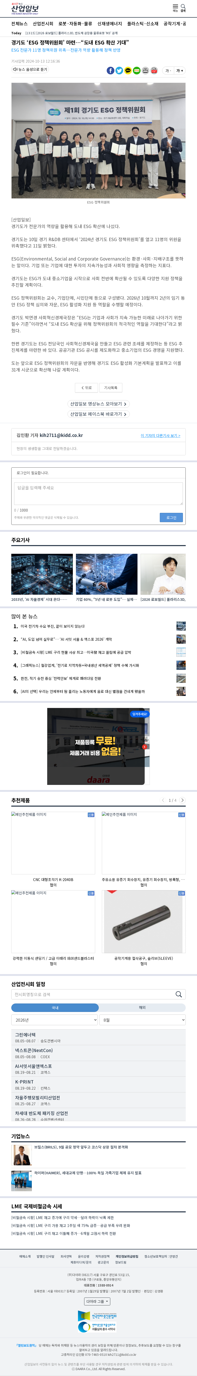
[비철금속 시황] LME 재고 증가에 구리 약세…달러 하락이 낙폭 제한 (62, 1217)
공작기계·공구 (177, 23)
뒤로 (88, 387)
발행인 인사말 (45, 1256)
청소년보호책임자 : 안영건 (161, 1256)
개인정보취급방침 (127, 1256)
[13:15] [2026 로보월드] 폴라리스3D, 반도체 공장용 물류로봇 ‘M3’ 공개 (71, 33)
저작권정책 (102, 1256)
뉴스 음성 (25, 69)
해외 (142, 1007)
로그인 (171, 517)
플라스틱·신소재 (143, 23)
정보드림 (120, 1262)
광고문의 (103, 1262)
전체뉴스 (19, 23)
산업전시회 (43, 23)
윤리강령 (83, 1256)
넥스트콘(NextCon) (34, 1050)
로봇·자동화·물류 (75, 23)
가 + (179, 70)
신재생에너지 (109, 23)
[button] (145, 70)
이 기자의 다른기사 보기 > (160, 435)
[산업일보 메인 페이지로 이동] (24, 8)
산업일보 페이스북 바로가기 (96, 414)
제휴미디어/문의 (81, 1262)
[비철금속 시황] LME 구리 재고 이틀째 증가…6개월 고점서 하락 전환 (63, 1233)
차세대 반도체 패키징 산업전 (41, 1113)
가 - (168, 70)
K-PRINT (24, 1081)
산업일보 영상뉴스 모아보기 (96, 403)
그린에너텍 (25, 1034)
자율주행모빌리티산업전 (37, 1097)
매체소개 (25, 1256)
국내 (55, 1007)
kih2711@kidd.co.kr (61, 435)
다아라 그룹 (95, 1301)
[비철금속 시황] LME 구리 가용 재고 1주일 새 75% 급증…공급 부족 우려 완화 (70, 1225)
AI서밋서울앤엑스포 (33, 1066)
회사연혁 (66, 1256)
